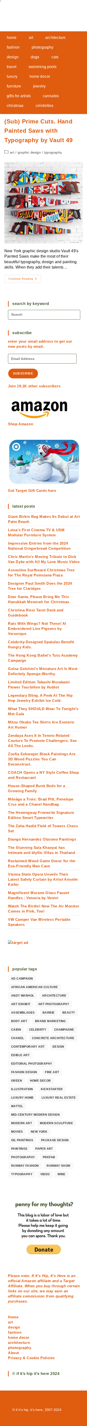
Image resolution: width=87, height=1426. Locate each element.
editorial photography (31, 1063)
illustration (22, 1089)
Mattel (17, 1106)
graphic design (29, 152)
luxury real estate (59, 1097)
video (45, 1174)
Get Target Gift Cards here (32, 490)
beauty (68, 1012)
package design (55, 1140)
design (58, 1046)
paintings (19, 1148)
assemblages (23, 1012)
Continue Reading (24, 280)
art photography (53, 1004)
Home (13, 1317)
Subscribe (23, 373)
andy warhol (22, 995)
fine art (52, 1072)
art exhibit (20, 1004)
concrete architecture (53, 1038)
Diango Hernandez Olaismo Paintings (42, 839)
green (16, 1080)
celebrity (37, 1029)
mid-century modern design (35, 1114)
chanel (17, 1038)
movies (17, 1131)
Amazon (29, 1281)
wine (61, 1174)
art (12, 152)
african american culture (34, 987)
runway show (58, 1165)
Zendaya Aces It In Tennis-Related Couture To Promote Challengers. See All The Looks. (42, 740)
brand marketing (50, 1021)
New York (39, 1131)
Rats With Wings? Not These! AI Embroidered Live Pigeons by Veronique (37, 628)
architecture (54, 995)
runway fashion (25, 1165)
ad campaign (22, 978)
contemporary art (27, 1046)
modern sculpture (56, 1123)
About (13, 1353)
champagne (64, 1029)
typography (53, 152)
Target (69, 1281)
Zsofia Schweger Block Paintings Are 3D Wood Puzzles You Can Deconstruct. (42, 759)
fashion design (24, 1072)
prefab (49, 1157)
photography (23, 1157)
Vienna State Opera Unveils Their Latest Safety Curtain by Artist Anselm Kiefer (43, 879)
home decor (40, 1080)
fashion (15, 1332)
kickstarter (52, 1089)
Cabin (16, 1029)
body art (19, 1021)
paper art (44, 1148)
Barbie (48, 1012)
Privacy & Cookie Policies (31, 1358)
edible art (20, 1055)
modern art (21, 1123)
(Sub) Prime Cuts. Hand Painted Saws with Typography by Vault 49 (38, 130)
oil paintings (22, 1140)
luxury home (22, 1097)
